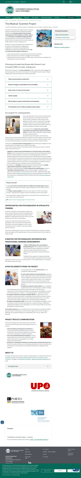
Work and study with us (71, 449)
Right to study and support (61, 35)
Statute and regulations (70, 453)
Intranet (45, 454)
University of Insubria (10, 357)
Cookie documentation (16, 474)
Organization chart (28, 457)
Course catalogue (17, 17)
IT (73, 2)
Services (57, 17)
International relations (46, 17)
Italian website (28, 454)
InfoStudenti (23, 2)
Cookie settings (47, 470)
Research (26, 17)
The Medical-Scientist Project (62, 37)
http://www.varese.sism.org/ (24, 173)
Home (6, 20)
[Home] (22, 10)
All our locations (15, 2)
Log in (67, 2)
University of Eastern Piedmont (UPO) (27, 357)
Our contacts (8, 2)
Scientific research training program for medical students (21, 200)
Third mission (35, 17)
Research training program (62, 47)
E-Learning (45, 456)
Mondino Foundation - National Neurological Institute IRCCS (35, 359)
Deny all (60, 470)
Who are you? (71, 17)
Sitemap (27, 449)
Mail (70, 2)
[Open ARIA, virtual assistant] (75, 470)
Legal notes (27, 451)
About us (8, 17)
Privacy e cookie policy (6, 474)
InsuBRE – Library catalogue (49, 451)
